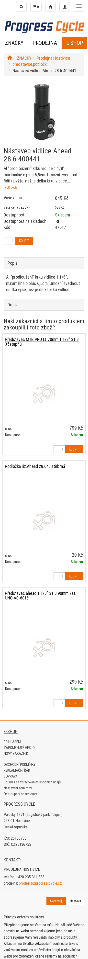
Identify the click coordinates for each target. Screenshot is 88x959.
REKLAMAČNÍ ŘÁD (17, 770)
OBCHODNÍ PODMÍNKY (19, 764)
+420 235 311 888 (30, 877)
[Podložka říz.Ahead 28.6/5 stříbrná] (44, 521)
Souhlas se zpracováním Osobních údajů (32, 782)
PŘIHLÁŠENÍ (12, 742)
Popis (13, 263)
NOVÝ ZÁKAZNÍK (16, 753)
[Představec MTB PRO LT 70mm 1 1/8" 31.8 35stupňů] (44, 394)
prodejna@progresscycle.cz (40, 883)
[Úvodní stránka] (9, 58)
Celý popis (11, 187)
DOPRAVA (11, 776)
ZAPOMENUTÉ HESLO (19, 747)
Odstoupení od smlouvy (20, 794)
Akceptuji (56, 901)
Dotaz (13, 304)
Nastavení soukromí (18, 788)
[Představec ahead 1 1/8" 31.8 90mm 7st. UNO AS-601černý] (44, 648)
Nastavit (75, 901)
